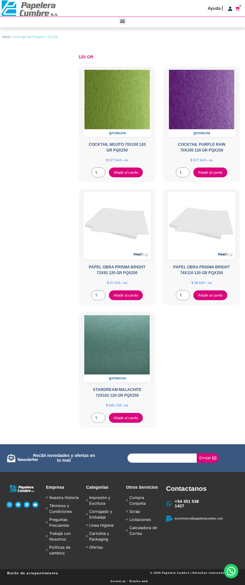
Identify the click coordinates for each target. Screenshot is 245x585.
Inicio (6, 37)
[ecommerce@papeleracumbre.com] (169, 518)
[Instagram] (9, 505)
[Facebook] (18, 505)
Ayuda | (215, 8)
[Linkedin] (27, 505)
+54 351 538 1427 (187, 504)
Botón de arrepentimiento (32, 573)
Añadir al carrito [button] (126, 172)
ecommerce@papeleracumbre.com (199, 518)
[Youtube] (35, 505)
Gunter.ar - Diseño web (129, 581)
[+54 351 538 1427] (169, 504)
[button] (123, 21)
